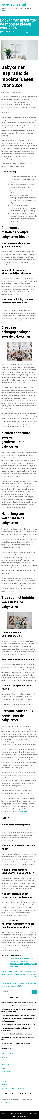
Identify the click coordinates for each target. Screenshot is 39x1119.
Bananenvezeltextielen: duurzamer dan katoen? (16, 1034)
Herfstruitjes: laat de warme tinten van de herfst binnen (19, 1002)
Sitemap (4, 1085)
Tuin (2, 1075)
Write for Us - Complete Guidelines (12, 1088)
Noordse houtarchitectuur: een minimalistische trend (18, 1006)
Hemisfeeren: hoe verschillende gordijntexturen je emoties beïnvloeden (17, 1020)
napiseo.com (5, 1102)
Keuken (3, 1061)
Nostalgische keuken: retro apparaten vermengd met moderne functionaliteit (18, 1010)
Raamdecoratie (6, 1072)
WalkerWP (23, 1116)
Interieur (4, 1057)
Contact (3, 1081)
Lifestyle (4, 1068)
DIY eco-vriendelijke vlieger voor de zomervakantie (18, 1015)
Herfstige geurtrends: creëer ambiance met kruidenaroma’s (15, 1029)
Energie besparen (7, 1054)
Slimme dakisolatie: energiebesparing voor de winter (18, 1024)
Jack (4, 92)
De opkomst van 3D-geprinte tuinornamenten (16, 1043)
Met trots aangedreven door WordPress (14, 1113)
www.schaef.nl (13, 4)
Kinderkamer (21, 92)
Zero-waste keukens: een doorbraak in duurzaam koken (17, 1038)
